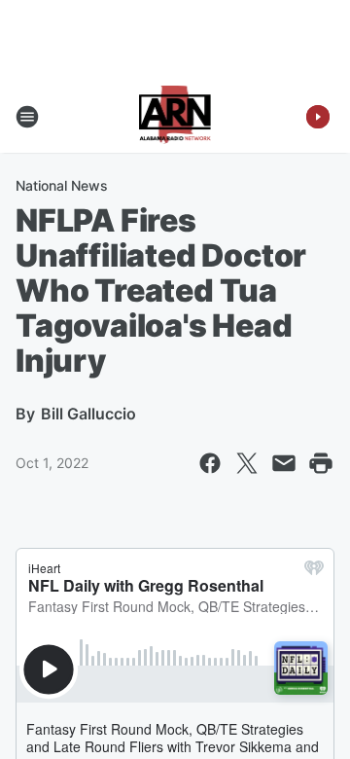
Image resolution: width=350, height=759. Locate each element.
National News (62, 185)
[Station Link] (175, 117)
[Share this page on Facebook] (210, 463)
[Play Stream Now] (318, 116)
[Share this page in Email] (284, 463)
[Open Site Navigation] (27, 116)
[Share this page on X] (247, 463)
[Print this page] (320, 463)
